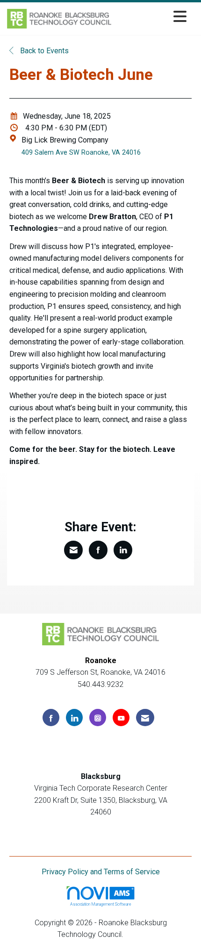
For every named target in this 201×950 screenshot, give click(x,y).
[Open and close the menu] (151, 17)
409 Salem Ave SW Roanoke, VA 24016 (81, 153)
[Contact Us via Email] (145, 717)
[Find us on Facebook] (51, 717)
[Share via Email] (73, 550)
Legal (134, 934)
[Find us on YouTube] (121, 717)
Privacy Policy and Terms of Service (101, 871)
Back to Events (43, 50)
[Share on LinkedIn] (123, 550)
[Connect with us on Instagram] (97, 717)
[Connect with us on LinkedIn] (74, 717)
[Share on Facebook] (98, 550)
